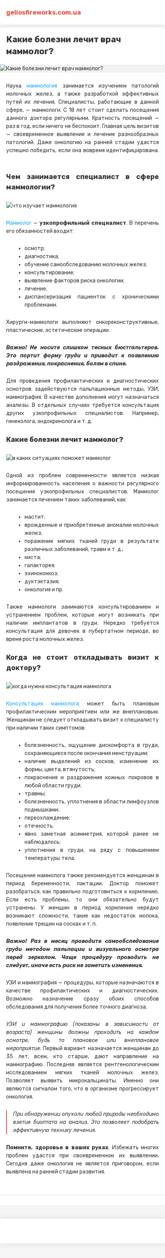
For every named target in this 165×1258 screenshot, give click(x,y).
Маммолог (18, 223)
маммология (41, 86)
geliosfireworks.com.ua (37, 12)
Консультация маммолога (42, 703)
